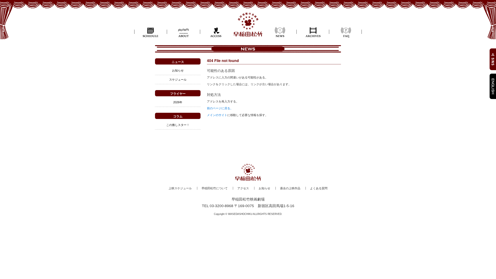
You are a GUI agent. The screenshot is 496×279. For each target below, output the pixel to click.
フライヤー (178, 93)
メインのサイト (217, 115)
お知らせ (178, 70)
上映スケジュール (180, 188)
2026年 (177, 102)
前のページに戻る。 (220, 108)
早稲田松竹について (215, 188)
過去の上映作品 (290, 188)
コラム (178, 116)
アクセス (243, 188)
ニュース (178, 61)
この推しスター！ (177, 125)
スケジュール (178, 79)
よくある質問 (318, 188)
